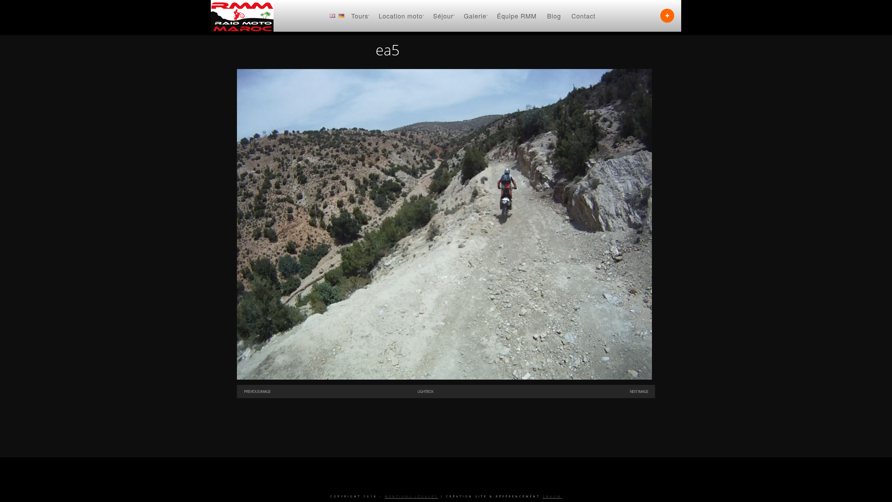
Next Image (639, 391)
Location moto (401, 15)
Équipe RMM (517, 15)
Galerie (475, 15)
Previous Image (257, 391)
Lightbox (425, 391)
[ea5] (444, 378)
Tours (359, 15)
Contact (583, 15)
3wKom (552, 496)
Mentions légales (411, 496)
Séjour (443, 15)
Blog (554, 15)
